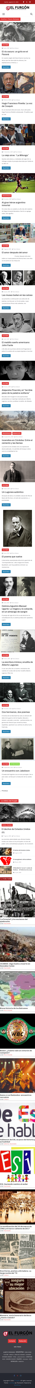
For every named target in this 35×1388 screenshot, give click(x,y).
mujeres (19, 1359)
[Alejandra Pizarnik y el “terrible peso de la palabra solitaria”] (17, 370)
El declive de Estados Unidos (21, 850)
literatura (29, 1357)
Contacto (12, 1341)
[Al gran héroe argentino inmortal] (17, 183)
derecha (11, 1354)
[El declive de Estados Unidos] (6, 852)
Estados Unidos (7, 1357)
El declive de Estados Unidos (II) (16, 831)
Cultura (5, 44)
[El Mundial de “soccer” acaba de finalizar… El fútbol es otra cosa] (6, 870)
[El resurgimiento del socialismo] (6, 861)
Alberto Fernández (9, 1352)
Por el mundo (7, 825)
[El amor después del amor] (17, 233)
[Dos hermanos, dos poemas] (17, 692)
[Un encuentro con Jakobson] (17, 749)
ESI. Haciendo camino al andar (14, 1184)
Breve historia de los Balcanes (14, 1008)
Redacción (17, 433)
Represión (14, 1361)
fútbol (15, 1357)
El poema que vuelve (12, 556)
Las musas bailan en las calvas (17, 295)
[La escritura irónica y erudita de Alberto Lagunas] (17, 641)
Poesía (30, 1359)
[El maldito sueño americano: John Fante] (17, 323)
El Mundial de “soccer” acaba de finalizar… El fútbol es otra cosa (22, 869)
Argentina (20, 1352)
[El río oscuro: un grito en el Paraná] (17, 32)
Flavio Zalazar (15, 48)
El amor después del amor (15, 252)
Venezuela (21, 1361)
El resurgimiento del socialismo (22, 859)
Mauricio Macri (11, 1359)
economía (28, 1354)
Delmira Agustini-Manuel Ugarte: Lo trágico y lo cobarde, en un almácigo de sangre (17, 609)
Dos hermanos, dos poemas (16, 712)
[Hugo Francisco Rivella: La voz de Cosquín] (17, 82)
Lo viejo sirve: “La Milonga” (15, 155)
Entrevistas (14, 764)
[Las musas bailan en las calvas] (17, 277)
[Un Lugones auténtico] (17, 471)
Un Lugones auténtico (13, 492)
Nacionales (7, 195)
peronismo (25, 1359)
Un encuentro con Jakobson (16, 771)
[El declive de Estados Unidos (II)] (17, 813)
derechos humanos (19, 1354)
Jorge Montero (21, 1357)
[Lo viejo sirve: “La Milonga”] (17, 134)
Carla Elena (27, 1352)
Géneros (6, 1144)
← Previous (4, 791)
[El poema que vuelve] (17, 528)
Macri (3, 1359)
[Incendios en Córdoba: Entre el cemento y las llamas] (17, 420)
